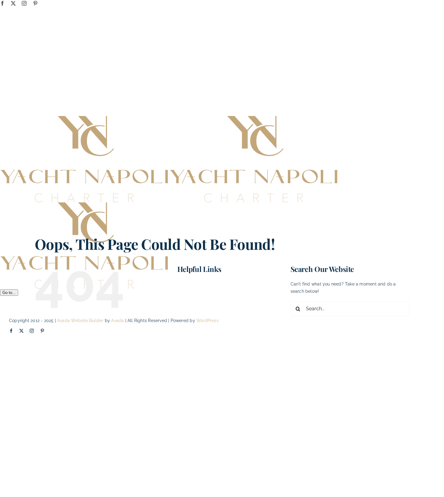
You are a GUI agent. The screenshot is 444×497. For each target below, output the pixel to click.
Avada (117, 320)
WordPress (207, 320)
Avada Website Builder (80, 320)
